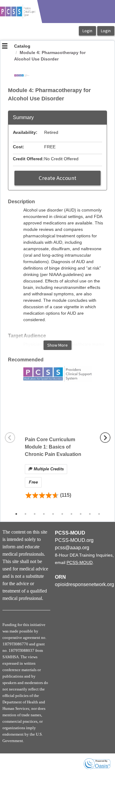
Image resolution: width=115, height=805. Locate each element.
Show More (57, 345)
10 (99, 514)
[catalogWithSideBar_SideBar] (5, 46)
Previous (10, 437)
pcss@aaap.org (72, 547)
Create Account (57, 177)
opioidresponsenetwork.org (84, 584)
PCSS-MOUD (80, 562)
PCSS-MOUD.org (74, 540)
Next (105, 437)
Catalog (22, 46)
